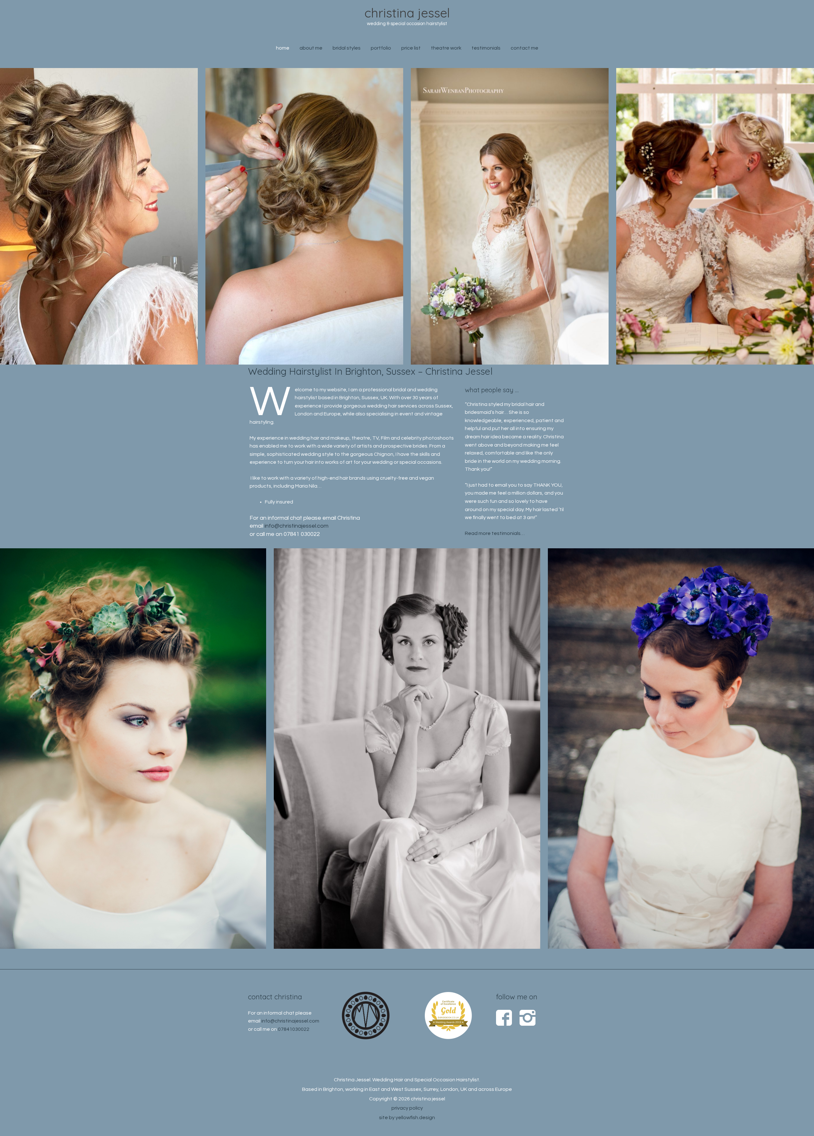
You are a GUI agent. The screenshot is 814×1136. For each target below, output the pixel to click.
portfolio (381, 48)
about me (311, 48)
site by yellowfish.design (407, 1117)
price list (411, 48)
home (282, 48)
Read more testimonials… (495, 533)
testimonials (486, 48)
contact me (524, 48)
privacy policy (407, 1108)
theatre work (446, 48)
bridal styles (347, 48)
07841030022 (293, 1029)
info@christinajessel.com (296, 526)
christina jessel (407, 13)
